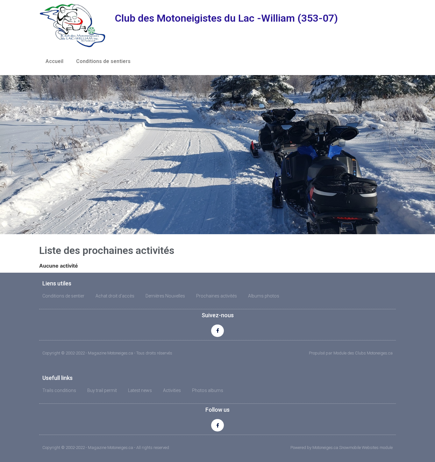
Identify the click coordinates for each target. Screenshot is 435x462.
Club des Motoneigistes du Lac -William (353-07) (226, 18)
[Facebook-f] (217, 331)
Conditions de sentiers (103, 61)
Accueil (54, 61)
